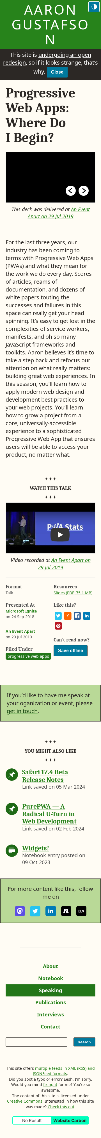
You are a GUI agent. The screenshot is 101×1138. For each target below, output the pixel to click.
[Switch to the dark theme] (94, 6)
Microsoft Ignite (21, 611)
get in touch (22, 711)
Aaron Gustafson (50, 24)
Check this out (61, 1106)
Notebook (50, 979)
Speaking (53, 991)
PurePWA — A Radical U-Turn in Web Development (49, 813)
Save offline (70, 650)
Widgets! (35, 848)
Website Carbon (69, 1120)
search (86, 1043)
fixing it (50, 1084)
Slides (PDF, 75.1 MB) (73, 592)
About (53, 967)
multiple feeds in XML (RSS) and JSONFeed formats (64, 1071)
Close (57, 72)
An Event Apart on (59, 213)
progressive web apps (28, 656)
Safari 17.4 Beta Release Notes (45, 775)
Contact (53, 1028)
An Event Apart (20, 631)
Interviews (52, 1016)
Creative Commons (24, 1101)
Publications (50, 1004)
